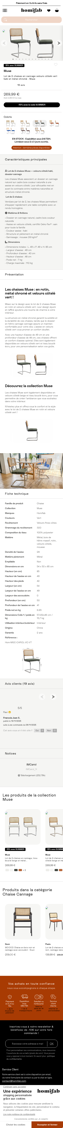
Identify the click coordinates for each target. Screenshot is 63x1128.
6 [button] (29, 59)
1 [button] (13, 59)
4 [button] (22, 59)
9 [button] (38, 59)
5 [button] (25, 59)
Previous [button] (4, 43)
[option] (31, 43)
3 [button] (19, 59)
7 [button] (32, 59)
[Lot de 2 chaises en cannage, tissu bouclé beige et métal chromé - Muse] (23, 827)
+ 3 (24, 870)
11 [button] (45, 59)
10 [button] (42, 59)
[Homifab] (31, 10)
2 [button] (16, 59)
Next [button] (59, 43)
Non (51, 730)
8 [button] (35, 59)
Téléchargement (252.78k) (32, 775)
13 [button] (51, 59)
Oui (39, 730)
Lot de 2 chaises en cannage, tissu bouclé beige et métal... (21, 859)
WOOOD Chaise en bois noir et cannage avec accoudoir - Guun (20, 948)
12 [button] (48, 59)
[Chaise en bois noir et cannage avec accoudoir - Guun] (23, 921)
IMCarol (31, 764)
